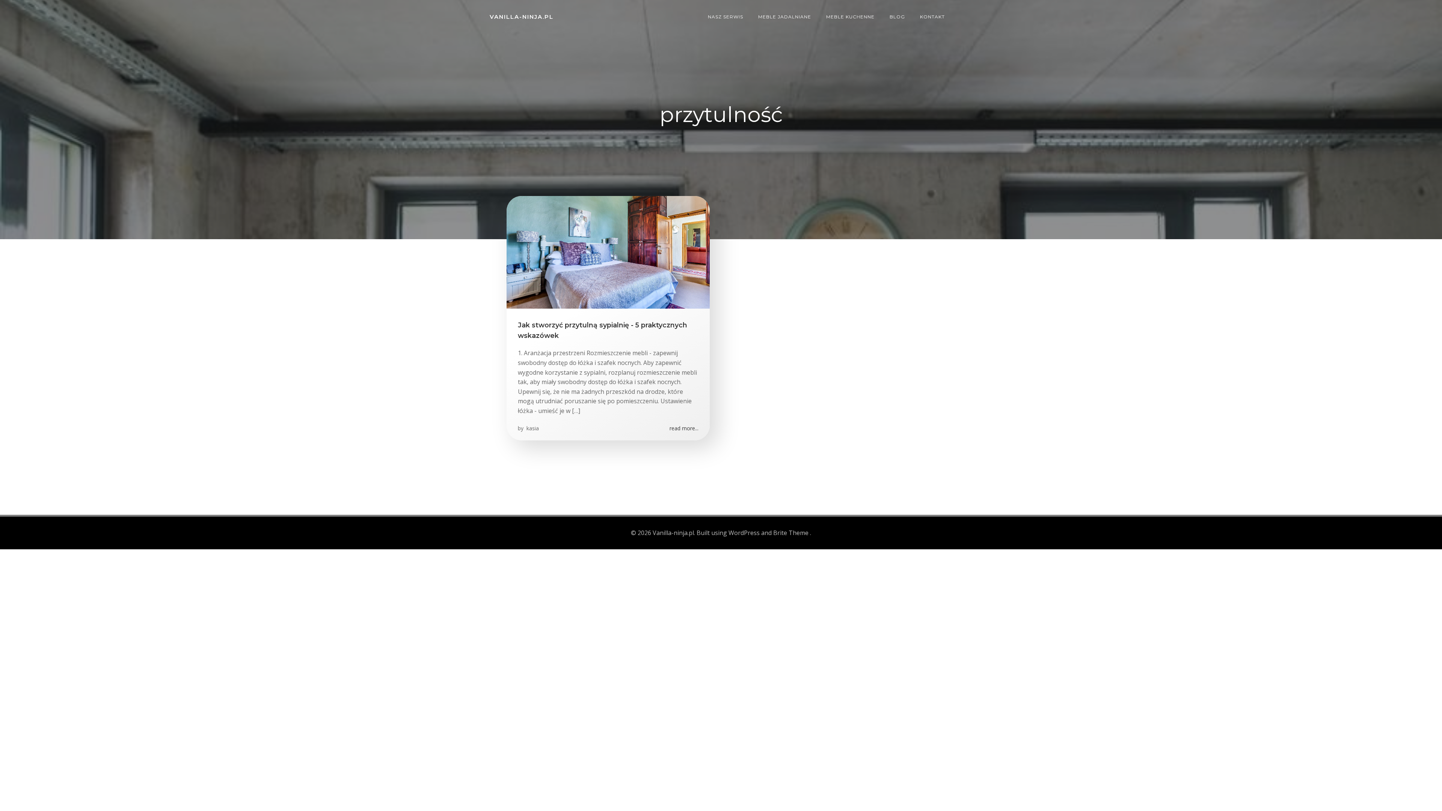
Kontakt (932, 17)
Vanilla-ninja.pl (522, 16)
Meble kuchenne (850, 17)
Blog (897, 17)
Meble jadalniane (784, 17)
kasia (532, 428)
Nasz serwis (725, 17)
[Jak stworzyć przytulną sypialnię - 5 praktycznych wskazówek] (608, 251)
